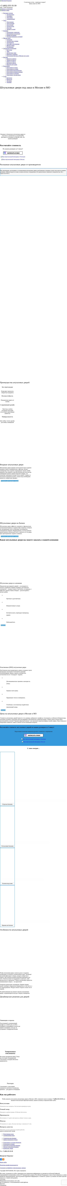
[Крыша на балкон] (33, 593)
